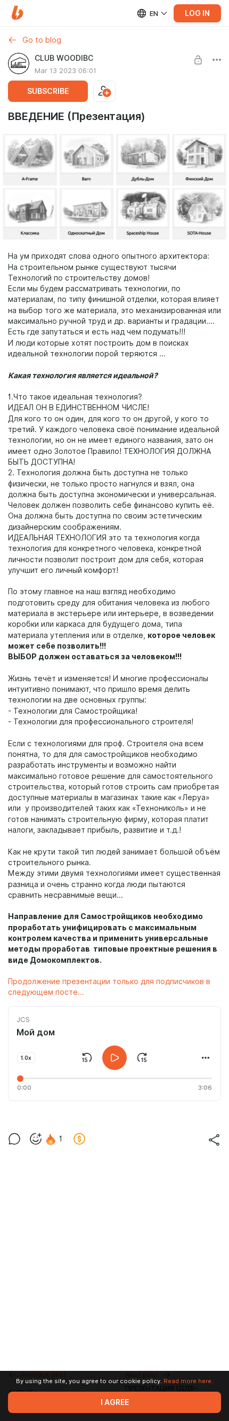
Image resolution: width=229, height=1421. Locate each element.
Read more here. (188, 1381)
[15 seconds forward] (142, 1057)
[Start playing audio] (114, 1057)
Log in (197, 13)
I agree (115, 1402)
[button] (17, 13)
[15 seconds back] (86, 1057)
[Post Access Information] (198, 59)
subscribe (48, 91)
